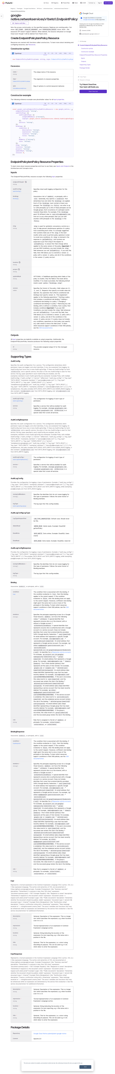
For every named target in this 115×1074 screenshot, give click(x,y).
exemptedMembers (19, 494)
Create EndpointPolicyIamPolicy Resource (93, 45)
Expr (14, 594)
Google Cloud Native (29, 8)
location (15, 262)
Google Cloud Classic (89, 19)
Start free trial (93, 91)
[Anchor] (60, 38)
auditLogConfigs (18, 398)
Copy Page (83, 76)
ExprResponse (16, 743)
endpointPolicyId (18, 182)
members (16, 614)
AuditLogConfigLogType (19, 506)
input (53, 176)
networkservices (48, 8)
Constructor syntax (87, 48)
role (14, 720)
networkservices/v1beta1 (61, 8)
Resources (31, 44)
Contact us (91, 3)
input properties (59, 99)
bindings (15, 196)
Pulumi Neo (66, 3)
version (15, 288)
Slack (76, 3)
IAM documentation (45, 328)
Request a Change (85, 80)
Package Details (85, 68)
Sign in (100, 3)
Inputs (83, 58)
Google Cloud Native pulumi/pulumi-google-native (50, 1033)
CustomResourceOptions (19, 88)
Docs (47, 3)
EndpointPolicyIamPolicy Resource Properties (93, 55)
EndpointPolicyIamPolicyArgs (62, 59)
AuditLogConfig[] (18, 400)
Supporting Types (85, 64)
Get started (108, 3)
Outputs (83, 61)
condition (16, 592)
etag (14, 226)
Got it (85, 1067)
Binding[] (16, 198)
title (14, 942)
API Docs (39, 8)
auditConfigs (17, 189)
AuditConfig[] (17, 191)
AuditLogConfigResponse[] (20, 459)
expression (16, 925)
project (15, 269)
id (13, 347)
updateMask (17, 276)
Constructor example (87, 51)
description (16, 916)
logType (15, 503)
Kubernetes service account (61, 652)
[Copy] (72, 109)
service (15, 406)
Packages (19, 8)
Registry (55, 3)
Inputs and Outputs (62, 166)
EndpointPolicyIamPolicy (18, 11)
